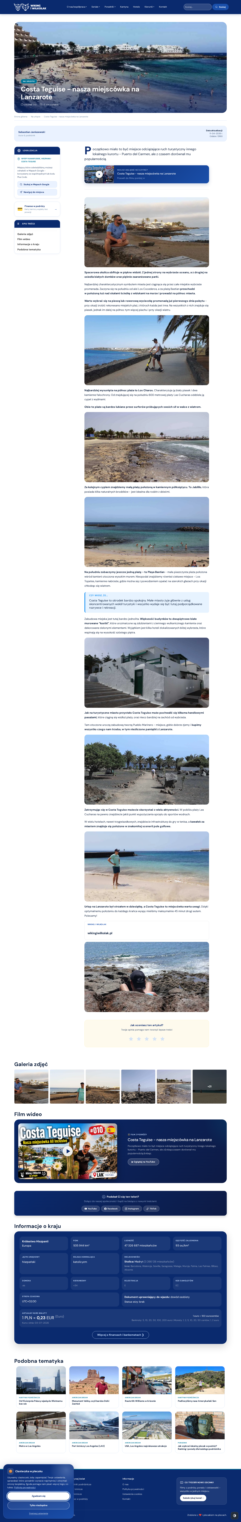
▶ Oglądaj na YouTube (143, 1161)
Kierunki (149, 6)
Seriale (94, 6)
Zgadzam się (38, 1495)
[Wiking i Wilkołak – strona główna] (30, 7)
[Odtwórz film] (67, 1151)
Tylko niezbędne (38, 1505)
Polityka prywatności (133, 1489)
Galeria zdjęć (25, 234)
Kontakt (163, 6)
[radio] (131, 1038)
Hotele (136, 6)
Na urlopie (29, 81)
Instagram (133, 1208)
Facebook (113, 1208)
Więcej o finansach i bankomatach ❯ (120, 1335)
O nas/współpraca (76, 6)
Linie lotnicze (75, 1494)
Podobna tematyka (29, 249)
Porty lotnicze (75, 1489)
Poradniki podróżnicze (79, 1484)
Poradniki (109, 6)
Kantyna (124, 6)
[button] (67, 1151)
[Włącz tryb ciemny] (234, 1515)
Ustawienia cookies (132, 1494)
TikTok (153, 1208)
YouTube (92, 1208)
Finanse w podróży (78, 1499)
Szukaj (222, 7)
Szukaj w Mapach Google (36, 184)
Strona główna (20, 116)
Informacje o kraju (28, 244)
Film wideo (23, 239)
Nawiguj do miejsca (34, 192)
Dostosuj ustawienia (38, 1513)
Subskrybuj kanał (193, 1498)
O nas (125, 1484)
